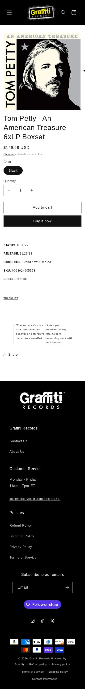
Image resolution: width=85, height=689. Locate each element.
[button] (9, 12)
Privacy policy (61, 664)
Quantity (10, 181)
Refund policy (38, 664)
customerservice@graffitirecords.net (34, 499)
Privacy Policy (20, 547)
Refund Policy (20, 525)
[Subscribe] (67, 587)
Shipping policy (58, 671)
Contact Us (18, 441)
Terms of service (33, 671)
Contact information (44, 678)
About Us (16, 451)
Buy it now (42, 221)
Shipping (9, 154)
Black (13, 170)
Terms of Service (23, 557)
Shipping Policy (21, 536)
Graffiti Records (40, 658)
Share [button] (13, 354)
